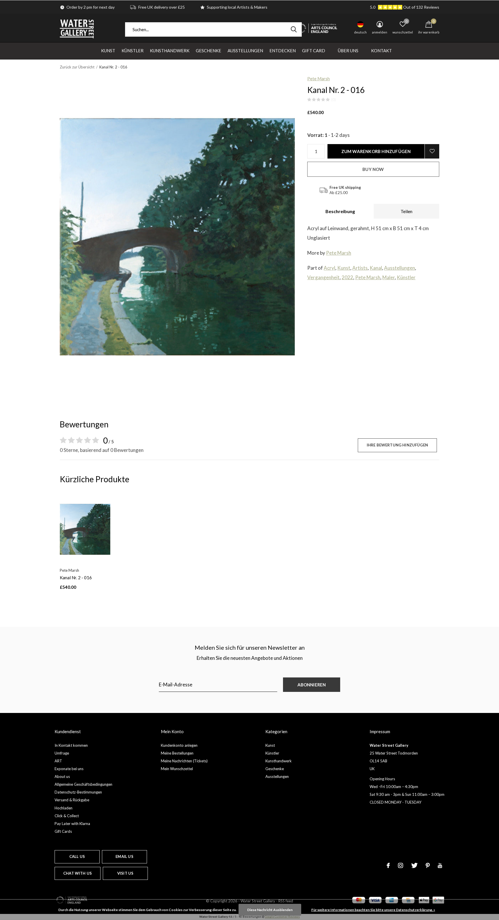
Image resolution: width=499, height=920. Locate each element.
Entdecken (282, 50)
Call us (77, 856)
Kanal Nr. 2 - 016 (76, 577)
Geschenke (208, 50)
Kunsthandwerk (169, 50)
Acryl (329, 268)
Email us (124, 856)
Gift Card (313, 50)
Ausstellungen (245, 50)
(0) (333, 99)
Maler (388, 277)
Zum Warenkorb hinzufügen (376, 151)
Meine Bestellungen (177, 753)
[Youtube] (440, 865)
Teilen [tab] (406, 211)
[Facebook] (388, 865)
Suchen (294, 29)
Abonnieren (311, 684)
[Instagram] (400, 865)
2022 (347, 277)
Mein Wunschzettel (177, 768)
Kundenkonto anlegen (179, 745)
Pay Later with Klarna (72, 823)
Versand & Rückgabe (72, 800)
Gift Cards (63, 831)
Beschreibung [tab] (340, 211)
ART (58, 761)
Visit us (125, 873)
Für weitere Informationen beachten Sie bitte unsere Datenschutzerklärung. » (373, 910)
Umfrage (62, 753)
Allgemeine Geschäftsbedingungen (83, 784)
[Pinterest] (428, 865)
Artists (360, 268)
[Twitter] (414, 865)
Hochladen (63, 808)
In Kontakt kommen (71, 745)
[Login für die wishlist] (432, 151)
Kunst (108, 50)
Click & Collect (67, 815)
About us (62, 776)
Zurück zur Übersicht (77, 67)
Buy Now (373, 169)
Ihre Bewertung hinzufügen (397, 445)
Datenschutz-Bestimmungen (78, 792)
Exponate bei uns (69, 768)
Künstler (133, 50)
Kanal (376, 268)
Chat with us (77, 873)
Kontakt (381, 50)
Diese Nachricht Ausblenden (270, 910)
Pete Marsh (318, 78)
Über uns (348, 50)
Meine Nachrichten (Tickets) (184, 761)
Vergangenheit (323, 277)
